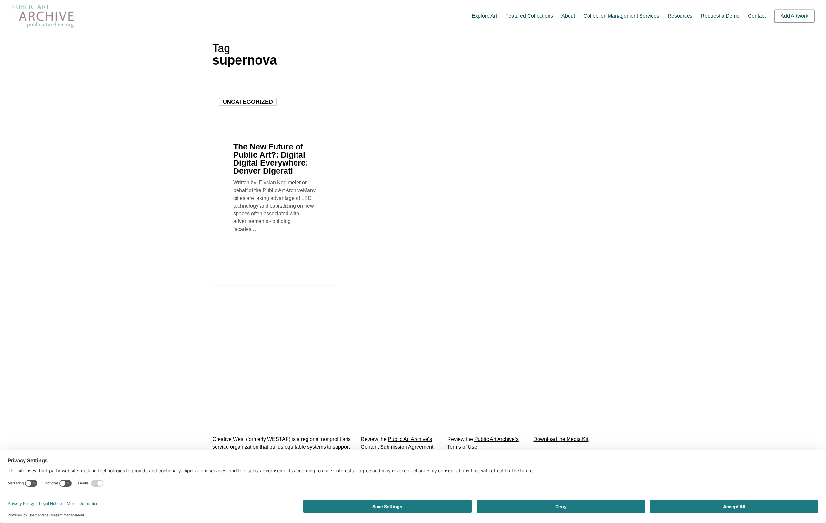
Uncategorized (248, 101)
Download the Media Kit (560, 439)
